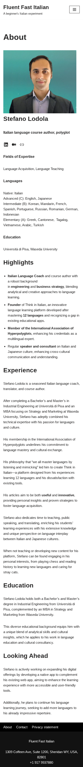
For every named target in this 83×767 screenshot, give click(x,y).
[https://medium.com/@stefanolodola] (14, 144)
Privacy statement (45, 727)
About (7, 727)
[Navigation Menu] (74, 9)
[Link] (22, 144)
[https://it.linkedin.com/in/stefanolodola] (6, 144)
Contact (21, 727)
